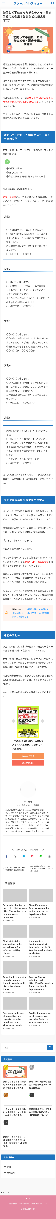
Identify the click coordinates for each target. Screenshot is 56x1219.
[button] (6, 856)
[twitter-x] (29, 1198)
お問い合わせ (24, 1203)
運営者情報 (13, 1203)
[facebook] (26, 1198)
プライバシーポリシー (38, 1203)
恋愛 (9, 1166)
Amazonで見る (28, 756)
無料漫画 (11, 1172)
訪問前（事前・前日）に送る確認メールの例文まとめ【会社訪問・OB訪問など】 (30, 613)
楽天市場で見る (28, 763)
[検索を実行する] (50, 1047)
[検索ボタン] (52, 3)
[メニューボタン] (3, 3)
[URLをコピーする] (49, 856)
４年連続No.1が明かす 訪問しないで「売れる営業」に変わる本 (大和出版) (27, 744)
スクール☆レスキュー (28, 3)
